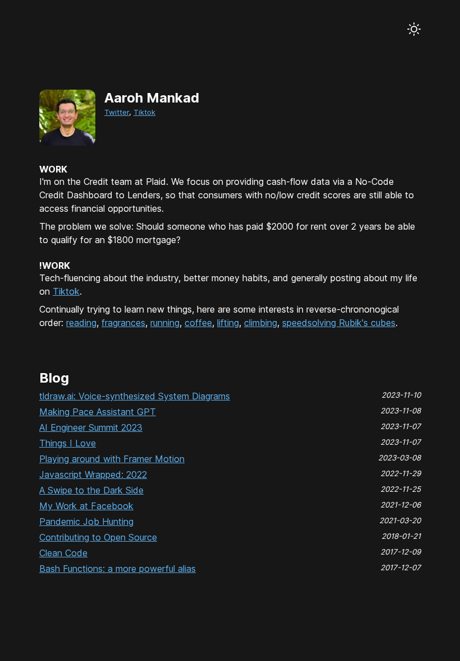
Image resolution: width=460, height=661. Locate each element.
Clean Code (63, 552)
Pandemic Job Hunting (86, 521)
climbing (260, 322)
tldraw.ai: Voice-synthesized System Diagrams (134, 396)
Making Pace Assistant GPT (97, 411)
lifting (228, 322)
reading (81, 322)
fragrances (123, 322)
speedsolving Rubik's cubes (338, 322)
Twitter (116, 112)
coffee (198, 322)
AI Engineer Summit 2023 (90, 427)
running (165, 322)
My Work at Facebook (86, 505)
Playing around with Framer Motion (112, 458)
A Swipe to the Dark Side (91, 490)
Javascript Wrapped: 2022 (93, 474)
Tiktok (144, 112)
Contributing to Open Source (98, 537)
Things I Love (67, 443)
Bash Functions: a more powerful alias (117, 568)
